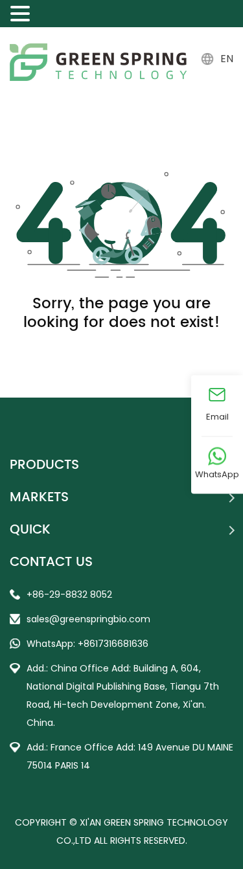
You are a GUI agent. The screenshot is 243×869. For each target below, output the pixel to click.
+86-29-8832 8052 (69, 594)
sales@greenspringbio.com (88, 619)
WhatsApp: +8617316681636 (87, 643)
